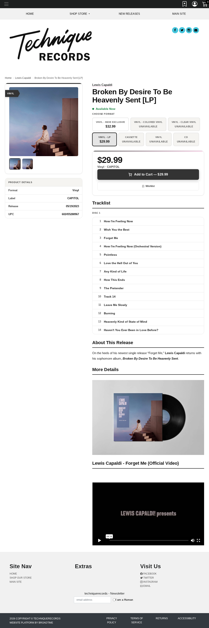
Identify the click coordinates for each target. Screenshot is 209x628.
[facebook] (175, 30)
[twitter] (182, 30)
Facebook (150, 573)
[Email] (195, 30)
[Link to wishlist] (185, 4)
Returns (162, 618)
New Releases (129, 13)
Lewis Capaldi (23, 78)
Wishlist (150, 186)
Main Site (179, 13)
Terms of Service (136, 620)
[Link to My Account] (195, 4)
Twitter (148, 577)
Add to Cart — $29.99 (151, 174)
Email (147, 586)
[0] (205, 5)
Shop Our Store (21, 577)
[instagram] (189, 30)
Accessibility (187, 618)
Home (8, 78)
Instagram (150, 581)
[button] (79, 14)
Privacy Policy (111, 620)
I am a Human (124, 599)
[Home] (51, 44)
